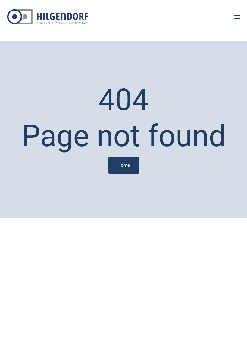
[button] (237, 17)
